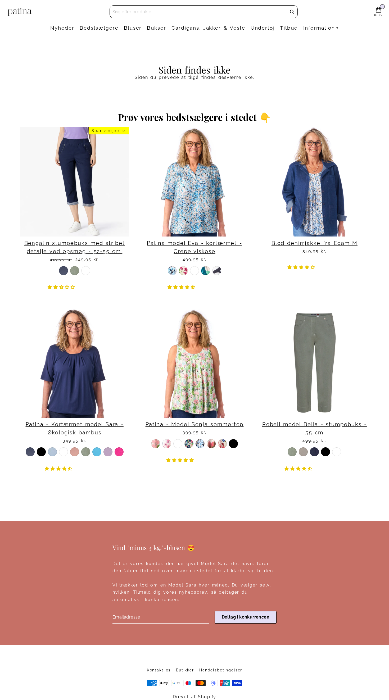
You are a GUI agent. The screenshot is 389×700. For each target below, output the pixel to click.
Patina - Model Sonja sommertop (195, 424)
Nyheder (62, 28)
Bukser (156, 28)
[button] (63, 287)
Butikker (185, 670)
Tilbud (289, 28)
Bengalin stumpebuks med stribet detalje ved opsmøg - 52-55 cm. (74, 247)
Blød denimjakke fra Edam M (315, 243)
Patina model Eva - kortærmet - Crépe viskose (194, 247)
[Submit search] (292, 12)
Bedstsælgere (99, 28)
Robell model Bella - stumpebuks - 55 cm (314, 428)
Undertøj (263, 28)
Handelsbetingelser (220, 670)
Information (319, 28)
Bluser (133, 28)
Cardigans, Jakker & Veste (208, 28)
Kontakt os (159, 670)
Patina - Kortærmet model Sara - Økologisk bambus (75, 428)
